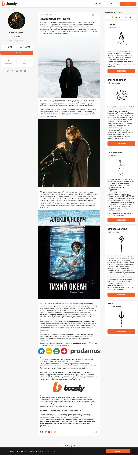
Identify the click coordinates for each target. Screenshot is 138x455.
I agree (118, 451)
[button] (9, 4)
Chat (10, 47)
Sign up (111, 4)
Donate (27, 47)
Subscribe (121, 71)
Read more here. (50, 451)
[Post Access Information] (93, 15)
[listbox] (95, 3)
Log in (128, 4)
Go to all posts (70, 446)
